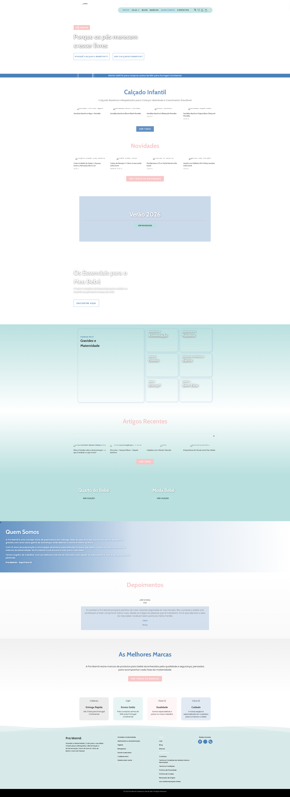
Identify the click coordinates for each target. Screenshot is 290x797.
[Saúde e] (196, 393)
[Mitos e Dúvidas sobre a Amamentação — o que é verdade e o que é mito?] (90, 449)
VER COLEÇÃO (89, 498)
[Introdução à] (162, 343)
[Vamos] (162, 393)
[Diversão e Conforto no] (196, 368)
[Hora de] (162, 368)
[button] (194, 10)
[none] (214, 436)
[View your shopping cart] (206, 10)
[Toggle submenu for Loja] (138, 10)
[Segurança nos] (196, 343)
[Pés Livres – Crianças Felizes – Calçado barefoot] (126, 449)
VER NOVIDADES (145, 225)
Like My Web (149, 791)
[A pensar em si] (111, 365)
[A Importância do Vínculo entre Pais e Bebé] (199, 449)
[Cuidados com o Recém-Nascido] (163, 449)
